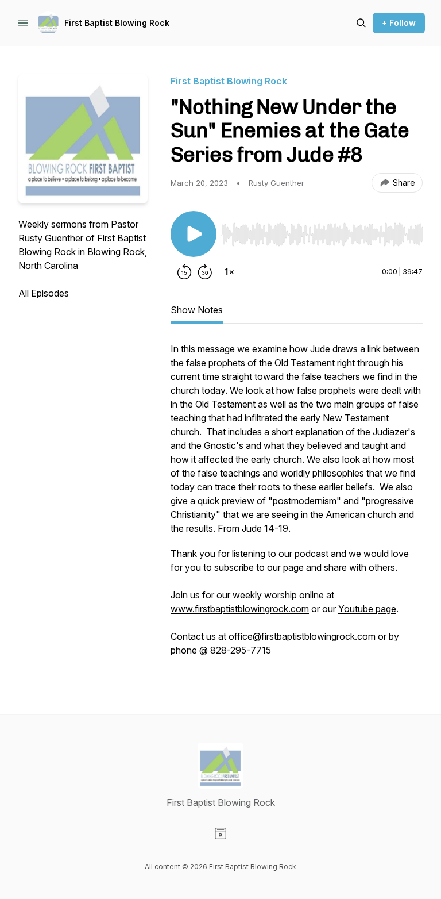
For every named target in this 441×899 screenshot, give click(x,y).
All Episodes (43, 293)
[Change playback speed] (229, 272)
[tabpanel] (297, 505)
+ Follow (399, 23)
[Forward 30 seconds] (205, 272)
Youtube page (367, 608)
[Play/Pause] (193, 234)
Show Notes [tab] (197, 310)
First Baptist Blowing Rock (116, 23)
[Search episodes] (361, 23)
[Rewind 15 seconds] (184, 272)
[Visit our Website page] (220, 833)
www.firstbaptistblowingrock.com (240, 608)
